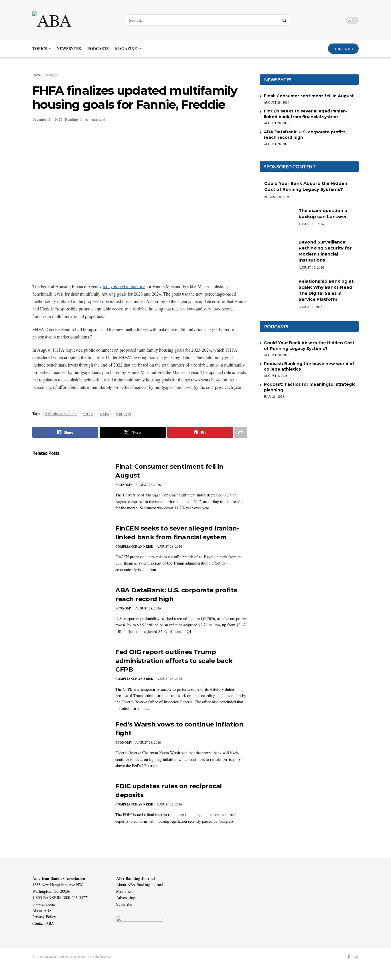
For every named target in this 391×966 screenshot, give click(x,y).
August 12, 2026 (311, 267)
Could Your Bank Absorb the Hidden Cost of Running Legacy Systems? (309, 345)
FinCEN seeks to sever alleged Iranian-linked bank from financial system (305, 113)
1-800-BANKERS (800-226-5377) (60, 897)
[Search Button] (285, 20)
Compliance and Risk (134, 546)
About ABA (42, 910)
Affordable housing (61, 413)
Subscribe (124, 904)
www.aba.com (43, 904)
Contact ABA (43, 923)
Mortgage (51, 74)
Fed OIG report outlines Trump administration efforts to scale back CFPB (173, 661)
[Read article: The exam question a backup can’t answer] (277, 219)
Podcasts (98, 48)
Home (36, 74)
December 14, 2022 (47, 119)
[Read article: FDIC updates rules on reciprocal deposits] (69, 808)
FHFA (88, 413)
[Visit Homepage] (72, 20)
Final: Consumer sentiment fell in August (309, 95)
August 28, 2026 (148, 484)
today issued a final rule (124, 286)
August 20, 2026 (277, 197)
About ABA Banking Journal (139, 884)
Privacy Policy (44, 916)
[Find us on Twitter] (356, 956)
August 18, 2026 (311, 224)
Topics (39, 48)
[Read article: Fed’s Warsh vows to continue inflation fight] (69, 746)
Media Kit (124, 891)
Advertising (125, 897)
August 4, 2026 (276, 375)
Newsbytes (69, 48)
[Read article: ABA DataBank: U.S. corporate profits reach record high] (69, 612)
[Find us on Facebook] (348, 956)
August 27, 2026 (169, 804)
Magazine (126, 48)
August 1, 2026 (310, 306)
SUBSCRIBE (343, 48)
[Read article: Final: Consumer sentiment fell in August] (69, 489)
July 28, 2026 (274, 396)
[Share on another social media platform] (240, 432)
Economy (123, 484)
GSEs (104, 413)
